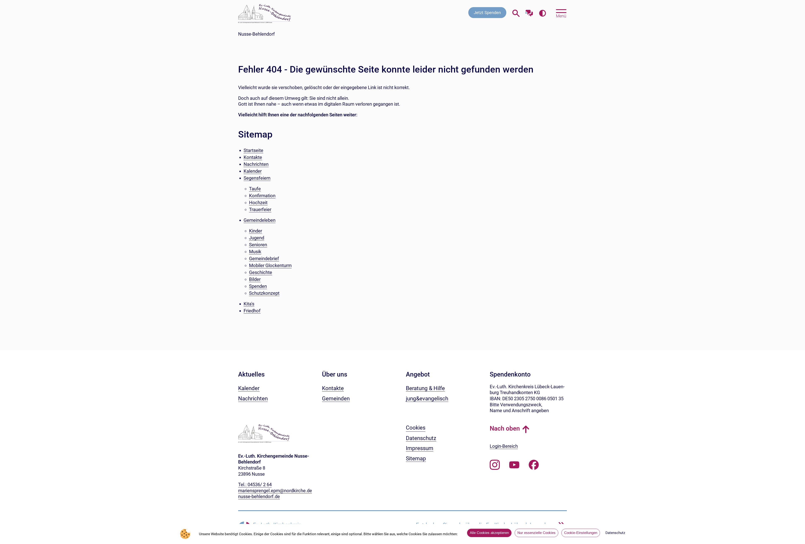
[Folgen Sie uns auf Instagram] (495, 465)
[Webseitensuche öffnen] (516, 13)
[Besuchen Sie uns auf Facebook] (534, 465)
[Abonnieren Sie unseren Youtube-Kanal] (514, 465)
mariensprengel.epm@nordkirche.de (275, 490)
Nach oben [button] (505, 428)
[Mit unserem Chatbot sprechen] (529, 12)
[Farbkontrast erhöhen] (542, 13)
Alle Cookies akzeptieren (489, 533)
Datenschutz (615, 533)
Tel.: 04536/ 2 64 (255, 484)
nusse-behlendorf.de (259, 496)
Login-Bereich (504, 446)
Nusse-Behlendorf (256, 34)
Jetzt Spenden (487, 12)
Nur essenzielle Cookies (536, 533)
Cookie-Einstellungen (580, 533)
